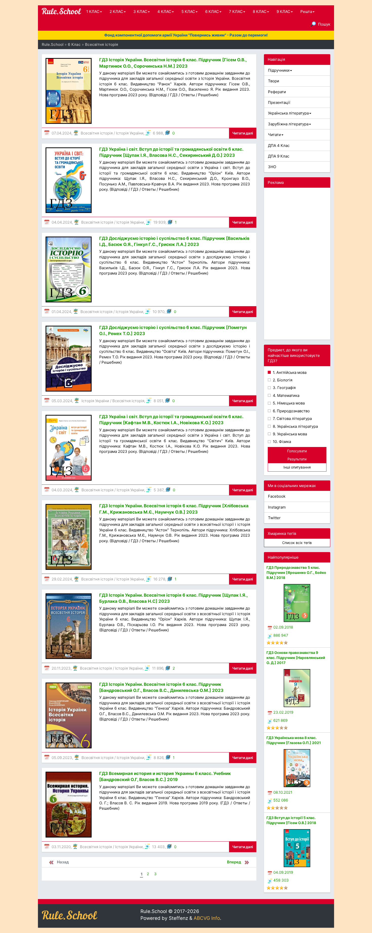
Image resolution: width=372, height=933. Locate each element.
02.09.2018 (283, 627)
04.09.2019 (283, 872)
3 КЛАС (140, 11)
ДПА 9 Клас (278, 156)
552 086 (280, 800)
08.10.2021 (282, 792)
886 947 (280, 635)
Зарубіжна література (288, 124)
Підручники (279, 70)
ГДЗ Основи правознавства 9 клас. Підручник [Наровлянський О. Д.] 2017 (295, 657)
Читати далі (242, 133)
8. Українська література (295, 426)
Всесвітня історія (97, 133)
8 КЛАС (259, 11)
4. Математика (285, 395)
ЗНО (272, 166)
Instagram (277, 507)
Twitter (274, 517)
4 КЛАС (164, 11)
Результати (296, 459)
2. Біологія (282, 380)
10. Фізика (281, 441)
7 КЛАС (236, 11)
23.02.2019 (283, 712)
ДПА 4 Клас (279, 145)
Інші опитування (297, 467)
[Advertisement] (297, 264)
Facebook (276, 496)
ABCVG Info (207, 918)
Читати (274, 134)
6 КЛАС (212, 11)
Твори (273, 81)
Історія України (129, 133)
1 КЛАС (92, 11)
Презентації (279, 102)
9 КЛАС (283, 11)
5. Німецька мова (288, 403)
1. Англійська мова (289, 372)
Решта (306, 11)
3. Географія (284, 387)
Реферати (277, 91)
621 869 (280, 720)
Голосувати (297, 451)
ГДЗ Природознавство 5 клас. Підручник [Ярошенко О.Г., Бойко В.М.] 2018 (296, 572)
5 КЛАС (188, 11)
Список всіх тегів (297, 542)
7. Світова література (292, 418)
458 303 (281, 880)
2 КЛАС (116, 11)
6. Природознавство (291, 411)
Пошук (324, 24)
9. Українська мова (289, 434)
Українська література (288, 113)
